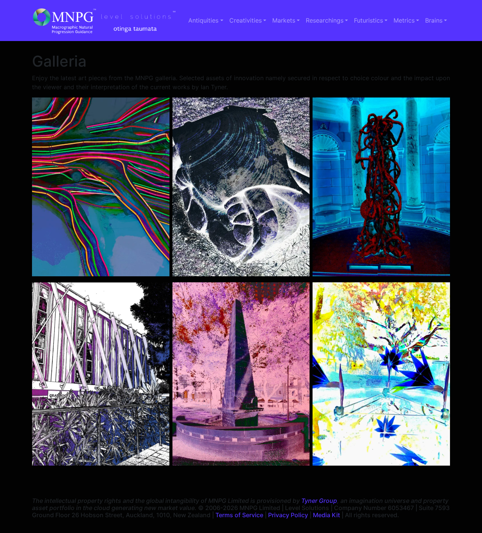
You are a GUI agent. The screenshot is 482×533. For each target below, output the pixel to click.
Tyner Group (319, 500)
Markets (283, 20)
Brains (433, 20)
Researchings (324, 20)
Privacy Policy (288, 515)
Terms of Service (239, 515)
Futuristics (368, 20)
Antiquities (203, 20)
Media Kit (326, 515)
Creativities (245, 20)
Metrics (404, 20)
